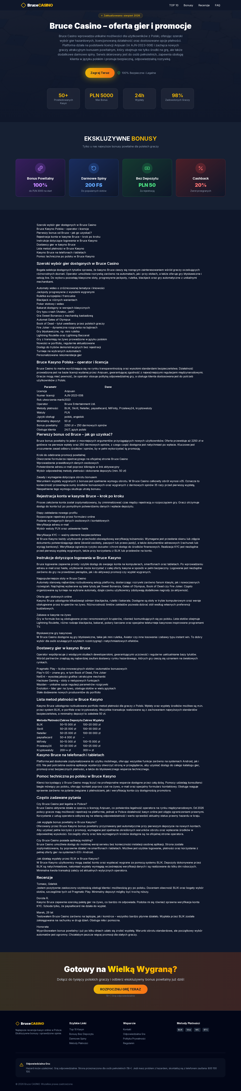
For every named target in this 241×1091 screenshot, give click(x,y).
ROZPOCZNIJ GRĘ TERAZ (120, 989)
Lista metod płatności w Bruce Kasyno (60, 248)
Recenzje (204, 5)
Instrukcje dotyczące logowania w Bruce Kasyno (67, 240)
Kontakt (127, 1029)
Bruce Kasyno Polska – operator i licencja (63, 228)
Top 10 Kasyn (76, 1029)
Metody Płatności (78, 1043)
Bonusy (188, 5)
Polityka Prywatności (134, 1038)
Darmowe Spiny (77, 1038)
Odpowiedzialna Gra (134, 1034)
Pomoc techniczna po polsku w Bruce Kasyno (66, 256)
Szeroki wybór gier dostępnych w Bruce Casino (66, 225)
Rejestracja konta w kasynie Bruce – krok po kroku (68, 236)
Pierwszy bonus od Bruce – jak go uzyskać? (64, 232)
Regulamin (128, 1043)
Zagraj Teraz (99, 73)
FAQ (217, 5)
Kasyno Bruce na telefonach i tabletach (61, 252)
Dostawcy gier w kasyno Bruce (56, 244)
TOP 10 (173, 5)
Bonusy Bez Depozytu (81, 1034)
